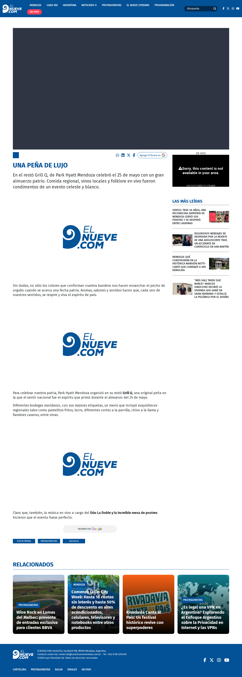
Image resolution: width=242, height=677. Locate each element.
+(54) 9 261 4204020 (117, 654)
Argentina (69, 5)
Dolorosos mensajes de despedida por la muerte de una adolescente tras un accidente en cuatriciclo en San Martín (211, 240)
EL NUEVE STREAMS (138, 5)
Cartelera (19, 669)
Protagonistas (111, 5)
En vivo (34, 11)
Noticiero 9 (89, 5)
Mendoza (35, 5)
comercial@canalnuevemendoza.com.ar (80, 654)
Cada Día (52, 5)
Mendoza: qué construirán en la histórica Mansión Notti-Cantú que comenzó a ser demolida (189, 263)
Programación (164, 5)
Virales (72, 669)
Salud (59, 669)
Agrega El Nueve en (150, 155)
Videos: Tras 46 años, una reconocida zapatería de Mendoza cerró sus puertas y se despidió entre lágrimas (189, 216)
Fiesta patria (24, 541)
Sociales (74, 541)
